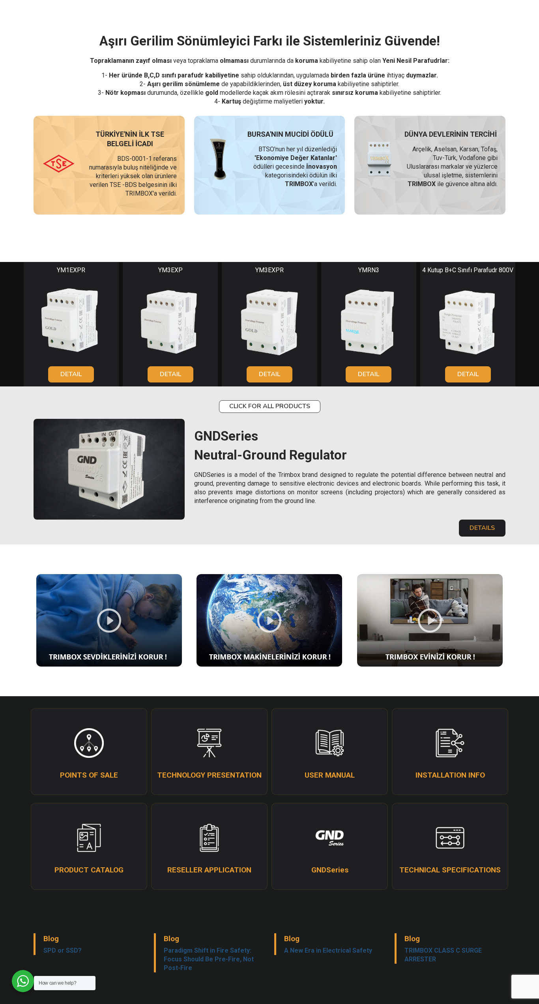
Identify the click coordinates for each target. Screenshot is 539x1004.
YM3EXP (170, 270)
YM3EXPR (269, 270)
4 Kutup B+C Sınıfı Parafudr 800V (467, 270)
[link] (71, 320)
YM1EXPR (71, 270)
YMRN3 (368, 270)
